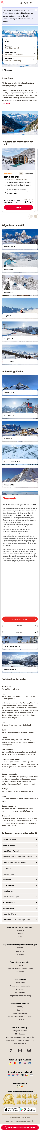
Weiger (19, 626)
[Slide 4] (22, 133)
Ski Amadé (20, 972)
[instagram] (20, 1052)
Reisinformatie (20, 1044)
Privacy (20, 1007)
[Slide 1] (17, 133)
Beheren (19, 632)
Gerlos (20, 948)
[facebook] (11, 1052)
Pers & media (20, 992)
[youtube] (29, 1052)
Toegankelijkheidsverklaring (20, 996)
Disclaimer (20, 1020)
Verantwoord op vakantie (20, 986)
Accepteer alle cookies (19, 619)
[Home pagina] (2, 3)
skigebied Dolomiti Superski (18, 100)
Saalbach (20, 954)
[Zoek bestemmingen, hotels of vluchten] (21, 3)
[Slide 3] (20, 133)
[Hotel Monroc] (18, 180)
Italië (20, 937)
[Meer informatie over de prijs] (32, 202)
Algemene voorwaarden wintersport (20, 1040)
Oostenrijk (20, 930)
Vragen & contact (20, 1031)
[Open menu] (36, 3)
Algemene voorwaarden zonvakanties (20, 1037)
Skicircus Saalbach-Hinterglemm (20, 968)
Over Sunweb (20, 983)
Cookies (20, 1010)
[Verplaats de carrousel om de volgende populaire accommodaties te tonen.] (35, 216)
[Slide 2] (19, 133)
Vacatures (20, 989)
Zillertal (20, 965)
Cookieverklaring (20, 1013)
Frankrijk (20, 934)
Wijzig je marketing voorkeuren (20, 1016)
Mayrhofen (20, 951)
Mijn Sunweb (20, 1034)
